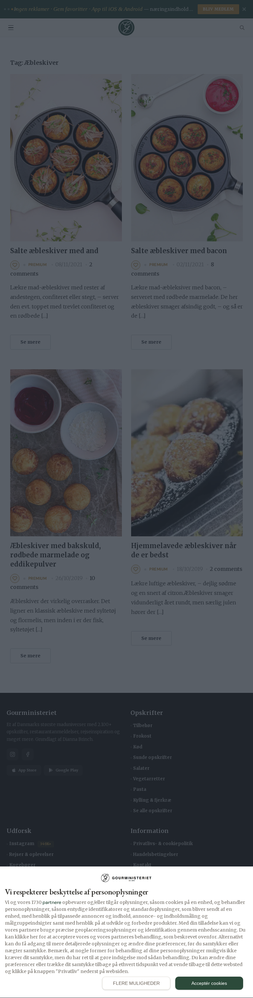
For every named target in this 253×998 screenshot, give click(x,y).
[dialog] (126, 932)
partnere (51, 902)
